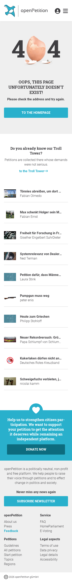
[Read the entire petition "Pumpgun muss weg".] (10, 299)
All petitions (12, 550)
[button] (57, 11)
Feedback (11, 531)
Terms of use (49, 545)
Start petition (13, 555)
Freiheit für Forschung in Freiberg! (44, 233)
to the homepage (36, 113)
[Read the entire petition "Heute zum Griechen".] (10, 320)
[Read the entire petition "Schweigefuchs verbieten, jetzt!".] (10, 383)
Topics (8, 559)
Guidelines (11, 545)
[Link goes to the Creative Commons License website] (6, 577)
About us (10, 522)
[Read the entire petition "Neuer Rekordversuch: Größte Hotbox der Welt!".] (10, 341)
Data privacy (49, 550)
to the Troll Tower (31, 171)
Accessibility (49, 559)
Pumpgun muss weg (34, 296)
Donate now (36, 449)
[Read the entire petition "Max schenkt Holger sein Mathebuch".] (10, 216)
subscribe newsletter (36, 501)
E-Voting (46, 531)
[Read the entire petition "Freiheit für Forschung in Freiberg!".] (10, 237)
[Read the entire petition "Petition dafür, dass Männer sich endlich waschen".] (10, 279)
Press (8, 526)
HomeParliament (52, 526)
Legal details (49, 555)
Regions (9, 564)
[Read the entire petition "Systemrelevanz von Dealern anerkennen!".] (10, 258)
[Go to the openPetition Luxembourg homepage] (26, 10)
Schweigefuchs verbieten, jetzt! (42, 379)
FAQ (43, 522)
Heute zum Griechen (34, 316)
